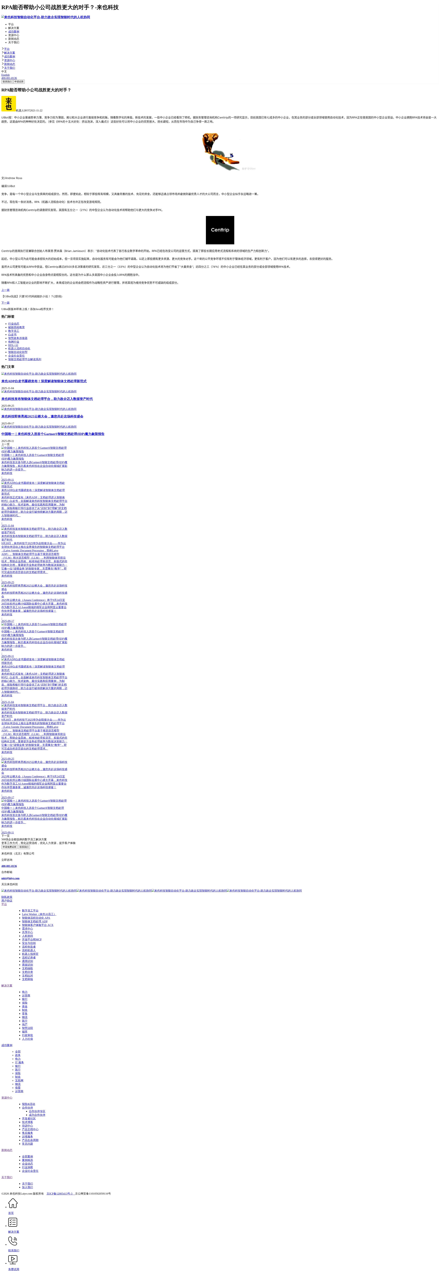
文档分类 (27, 972)
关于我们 (9, 67)
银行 (25, 999)
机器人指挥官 (30, 953)
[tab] (220, 49)
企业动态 (27, 1163)
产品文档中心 (30, 1129)
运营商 (26, 995)
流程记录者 (29, 957)
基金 (25, 1006)
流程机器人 (29, 950)
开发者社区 (29, 1118)
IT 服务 (19, 1062)
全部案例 (27, 1156)
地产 (25, 1024)
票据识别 (27, 964)
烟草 (25, 1031)
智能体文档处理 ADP (35, 921)
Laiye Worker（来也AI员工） (39, 914)
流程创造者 (29, 946)
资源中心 (9, 60)
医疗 (25, 1020)
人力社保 (27, 1038)
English (5, 74)
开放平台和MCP (32, 939)
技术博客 (27, 1122)
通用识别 (27, 961)
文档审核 (27, 979)
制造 (25, 1010)
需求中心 (27, 928)
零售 (25, 1013)
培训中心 (27, 1125)
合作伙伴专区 (37, 1111)
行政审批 (27, 1035)
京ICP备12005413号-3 (61, 1193)
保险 (25, 1002)
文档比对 (27, 975)
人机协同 (27, 935)
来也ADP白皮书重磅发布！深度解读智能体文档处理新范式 (44, 381)
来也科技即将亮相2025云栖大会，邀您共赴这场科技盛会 (42, 416)
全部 (18, 1051)
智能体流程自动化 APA (36, 917)
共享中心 (27, 932)
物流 (25, 1017)
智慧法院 (27, 1028)
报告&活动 (28, 1104)
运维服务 (27, 1136)
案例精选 (27, 1160)
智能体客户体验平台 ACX (37, 925)
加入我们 (27, 1187)
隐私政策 (6, 897)
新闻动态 (9, 64)
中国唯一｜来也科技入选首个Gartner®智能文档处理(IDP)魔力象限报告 (52, 434)
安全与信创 (29, 943)
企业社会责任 (30, 1170)
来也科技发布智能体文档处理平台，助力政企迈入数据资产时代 (47, 399)
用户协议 (6, 900)
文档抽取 (27, 968)
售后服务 (27, 1132)
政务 (18, 1055)
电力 (25, 991)
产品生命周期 (30, 1140)
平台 (7, 48)
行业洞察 (27, 1167)
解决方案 (9, 52)
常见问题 (27, 1143)
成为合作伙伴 (37, 1114)
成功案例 (9, 56)
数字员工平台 (30, 910)
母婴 (18, 1087)
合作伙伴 (27, 1107)
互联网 (19, 1080)
